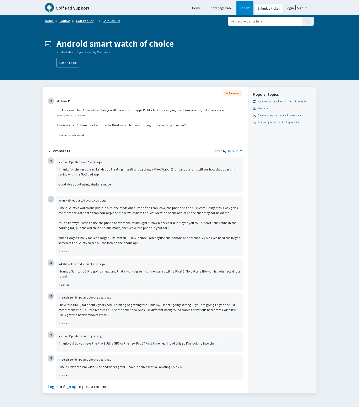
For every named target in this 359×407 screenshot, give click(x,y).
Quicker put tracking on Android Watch (282, 101)
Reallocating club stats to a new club (280, 115)
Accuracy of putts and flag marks (278, 122)
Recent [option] (233, 151)
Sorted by (219, 151)
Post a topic (67, 63)
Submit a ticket (269, 8)
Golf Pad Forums (88, 21)
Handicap (263, 108)
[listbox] (235, 151)
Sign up (302, 8)
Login (290, 8)
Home (196, 8)
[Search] (308, 21)
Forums (245, 8)
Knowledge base (220, 8)
